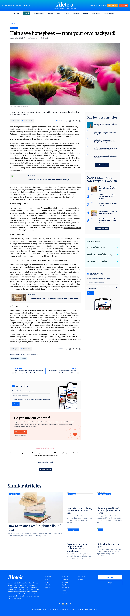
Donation (64, 590)
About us (51, 610)
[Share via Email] (76, 121)
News (58, 13)
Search (28, 5)
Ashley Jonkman (33, 38)
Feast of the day (96, 247)
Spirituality (76, 13)
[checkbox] (12, 399)
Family (100, 530)
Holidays (85, 13)
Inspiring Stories (39, 13)
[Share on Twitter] (73, 121)
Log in (104, 5)
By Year (80, 580)
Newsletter (65, 580)
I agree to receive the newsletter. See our (32, 399)
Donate (122, 5)
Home (24, 358)
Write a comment (45, 469)
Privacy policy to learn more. (42, 399)
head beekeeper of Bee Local (21, 337)
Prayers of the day (97, 261)
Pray (25, 13)
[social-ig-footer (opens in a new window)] (70, 604)
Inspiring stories (73, 530)
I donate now (19, 432)
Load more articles (102, 165)
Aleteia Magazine (109, 13)
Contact (80, 610)
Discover (50, 13)
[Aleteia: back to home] (65, 4)
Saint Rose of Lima (71, 8)
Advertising (65, 593)
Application (65, 582)
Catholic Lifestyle (15, 494)
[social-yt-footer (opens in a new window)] (59, 604)
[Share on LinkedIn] (70, 121)
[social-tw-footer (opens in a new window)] (67, 604)
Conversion (72, 494)
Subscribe (111, 5)
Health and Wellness (104, 494)
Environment (15, 358)
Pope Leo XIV (96, 13)
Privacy (96, 610)
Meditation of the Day (99, 254)
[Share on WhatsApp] (80, 121)
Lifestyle (66, 13)
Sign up (16, 404)
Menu (17, 13)
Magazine (64, 585)
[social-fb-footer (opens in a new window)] (63, 604)
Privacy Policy (88, 610)
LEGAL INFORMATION (61, 610)
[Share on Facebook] (66, 121)
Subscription (65, 588)
